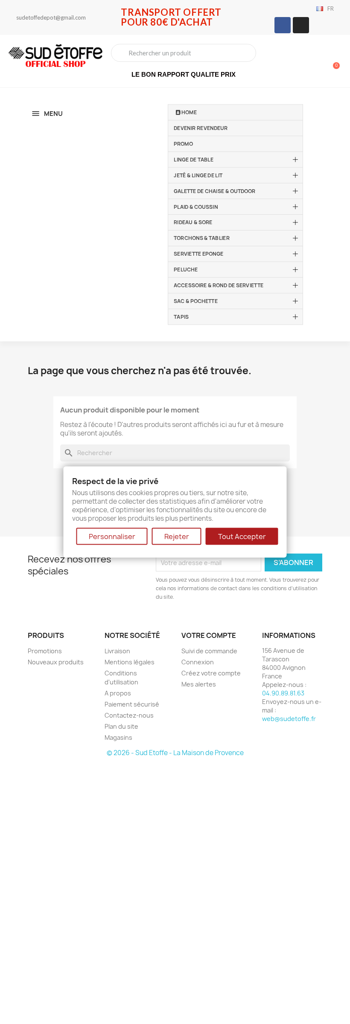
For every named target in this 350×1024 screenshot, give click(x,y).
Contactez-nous (129, 715)
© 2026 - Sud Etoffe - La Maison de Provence (175, 752)
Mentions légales (130, 662)
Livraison (117, 651)
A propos (118, 693)
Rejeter (176, 536)
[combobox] (183, 52)
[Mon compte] (303, 62)
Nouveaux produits (56, 662)
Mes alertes (198, 684)
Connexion (197, 662)
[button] (332, 61)
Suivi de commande (209, 651)
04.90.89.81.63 (283, 693)
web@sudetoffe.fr (289, 719)
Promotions (45, 651)
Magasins (118, 737)
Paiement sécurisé (132, 704)
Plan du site (121, 726)
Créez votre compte (211, 673)
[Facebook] (282, 25)
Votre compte (208, 635)
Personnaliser (112, 536)
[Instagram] (301, 25)
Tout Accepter (242, 536)
